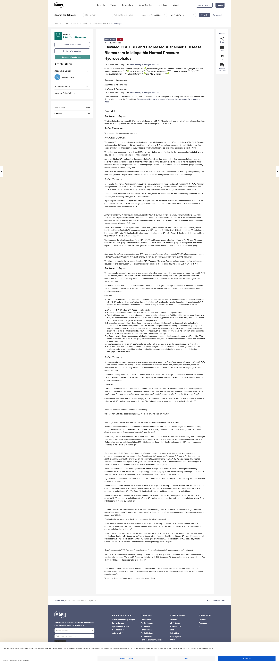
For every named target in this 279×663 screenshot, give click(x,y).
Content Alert (219, 600)
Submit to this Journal (72, 44)
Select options (62, 630)
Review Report (116, 23)
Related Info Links (62, 86)
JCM (66, 23)
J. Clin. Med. (59, 600)
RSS (208, 600)
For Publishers (147, 633)
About (176, 4)
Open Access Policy (120, 626)
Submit (220, 5)
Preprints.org (175, 626)
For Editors (145, 626)
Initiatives (163, 4)
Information (127, 4)
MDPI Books (175, 623)
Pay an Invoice (118, 623)
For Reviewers (147, 623)
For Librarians (147, 629)
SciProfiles (174, 633)
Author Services (145, 4)
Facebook (203, 623)
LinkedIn (202, 619)
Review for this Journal (72, 51)
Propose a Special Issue (72, 57)
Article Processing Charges (123, 619)
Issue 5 (84, 23)
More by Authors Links (64, 92)
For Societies (146, 636)
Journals (101, 4)
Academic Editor (62, 70)
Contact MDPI (118, 629)
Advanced (217, 15)
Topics (113, 4)
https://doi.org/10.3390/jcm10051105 (145, 64)
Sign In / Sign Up (204, 5)
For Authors (146, 619)
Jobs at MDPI (117, 633)
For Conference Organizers (152, 639)
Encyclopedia (175, 636)
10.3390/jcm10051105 (99, 23)
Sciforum (173, 619)
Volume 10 (74, 23)
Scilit (172, 629)
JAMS (172, 639)
